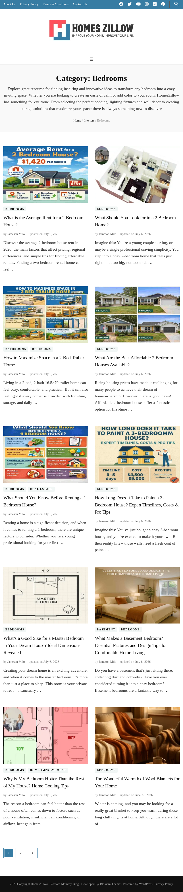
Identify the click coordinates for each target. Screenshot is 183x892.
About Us (9, 4)
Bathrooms (15, 349)
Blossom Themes (110, 884)
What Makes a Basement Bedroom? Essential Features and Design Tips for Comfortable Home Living (131, 645)
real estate (41, 489)
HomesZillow (39, 884)
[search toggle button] (176, 4)
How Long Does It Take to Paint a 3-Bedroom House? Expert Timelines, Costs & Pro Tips (137, 505)
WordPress (145, 884)
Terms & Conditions (56, 4)
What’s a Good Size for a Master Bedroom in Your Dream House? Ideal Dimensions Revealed (43, 645)
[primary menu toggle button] (91, 59)
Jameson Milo (16, 234)
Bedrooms (14, 209)
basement (106, 629)
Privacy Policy (29, 4)
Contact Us (80, 4)
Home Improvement (48, 770)
